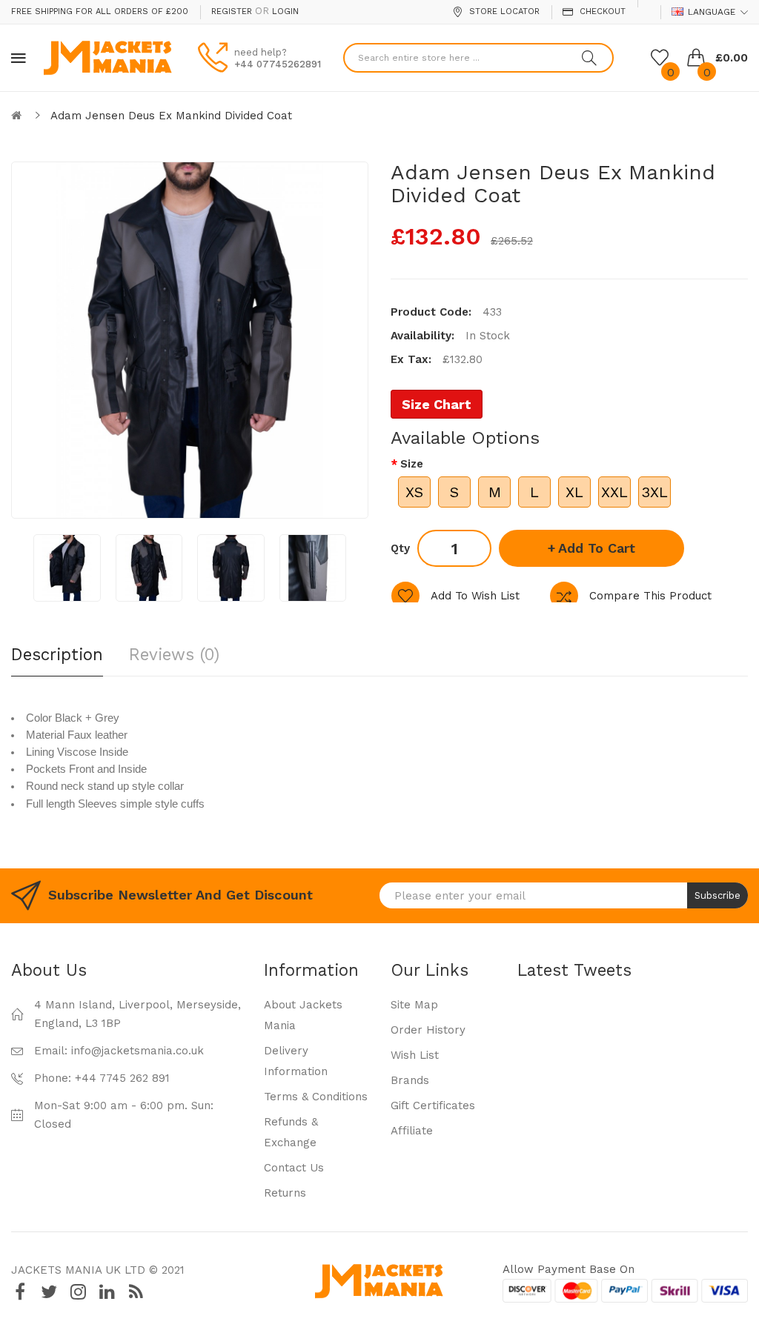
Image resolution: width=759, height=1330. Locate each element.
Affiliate (412, 1130)
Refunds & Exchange (291, 1132)
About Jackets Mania (303, 1015)
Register (231, 11)
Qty (400, 548)
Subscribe (717, 895)
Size (411, 464)
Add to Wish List (475, 595)
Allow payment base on (568, 1269)
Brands (410, 1080)
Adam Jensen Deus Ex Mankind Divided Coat (171, 115)
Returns (285, 1193)
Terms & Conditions (316, 1096)
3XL (654, 492)
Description (57, 654)
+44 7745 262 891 (122, 1078)
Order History (428, 1030)
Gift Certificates (433, 1105)
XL (574, 492)
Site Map (414, 1004)
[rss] (136, 1292)
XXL (614, 492)
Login (285, 11)
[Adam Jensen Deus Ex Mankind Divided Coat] (67, 568)
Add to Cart (596, 548)
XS (414, 492)
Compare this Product (650, 595)
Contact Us (294, 1167)
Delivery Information (296, 1061)
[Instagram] (78, 1292)
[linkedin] (107, 1292)
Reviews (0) (174, 654)
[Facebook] (20, 1292)
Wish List (415, 1055)
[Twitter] (49, 1292)
